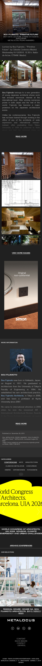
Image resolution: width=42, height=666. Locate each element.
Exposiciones (19, 470)
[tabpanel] (21, 512)
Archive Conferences (21, 545)
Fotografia (32, 470)
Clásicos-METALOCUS (15, 466)
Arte (21, 462)
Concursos (31, 466)
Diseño (8, 470)
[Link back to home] (21, 622)
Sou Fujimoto (9, 375)
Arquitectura (31, 462)
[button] (3, 511)
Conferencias (10, 462)
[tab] (10, 462)
